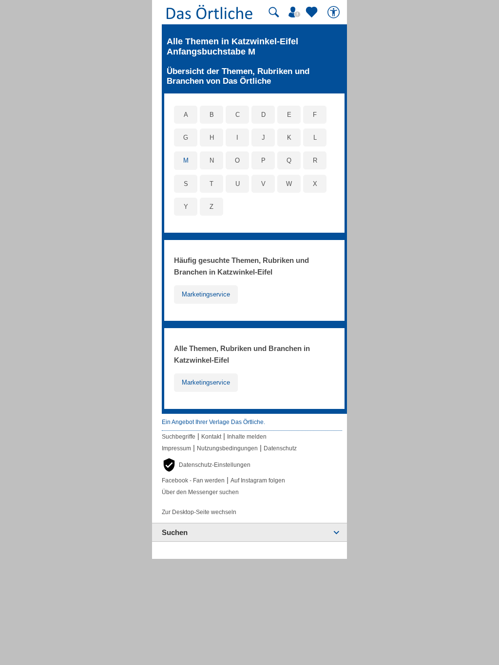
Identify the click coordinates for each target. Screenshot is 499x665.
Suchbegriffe (178, 436)
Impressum (176, 448)
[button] (206, 465)
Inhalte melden (247, 436)
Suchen (175, 532)
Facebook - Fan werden (193, 480)
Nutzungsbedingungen (227, 448)
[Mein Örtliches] (295, 12)
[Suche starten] (274, 12)
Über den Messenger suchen (200, 492)
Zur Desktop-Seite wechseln (199, 512)
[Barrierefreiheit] (334, 12)
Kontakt (211, 436)
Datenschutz (280, 448)
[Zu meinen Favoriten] (313, 12)
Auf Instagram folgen (257, 480)
